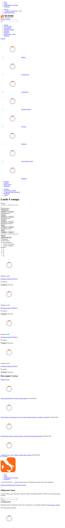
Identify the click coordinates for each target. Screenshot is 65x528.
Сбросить (3, 205)
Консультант (7, 184)
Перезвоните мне (5, 502)
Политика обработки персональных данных (13, 485)
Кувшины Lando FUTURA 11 (9, 337)
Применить (4, 211)
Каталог (3, 38)
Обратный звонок (9, 12)
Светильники (8, 26)
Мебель (6, 25)
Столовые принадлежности (12, 192)
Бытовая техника (9, 29)
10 (3, 250)
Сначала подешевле (8, 244)
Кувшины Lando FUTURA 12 (9, 308)
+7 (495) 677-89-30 (9, 11)
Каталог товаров (5, 19)
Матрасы (6, 32)
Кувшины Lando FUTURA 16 (9, 279)
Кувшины (7, 193)
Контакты (7, 6)
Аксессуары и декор (10, 34)
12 (3, 252)
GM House (5, 456)
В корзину (3, 284)
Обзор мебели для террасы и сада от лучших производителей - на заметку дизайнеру (25, 417)
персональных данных (53, 505)
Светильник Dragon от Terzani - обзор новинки (14, 398)
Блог (5, 2)
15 (3, 254)
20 (3, 255)
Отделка (6, 31)
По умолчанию (7, 242)
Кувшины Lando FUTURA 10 (9, 366)
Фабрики (6, 35)
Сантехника (7, 28)
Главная (6, 181)
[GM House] (7, 17)
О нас (5, 3)
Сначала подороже (8, 245)
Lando (6, 195)
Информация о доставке (11, 5)
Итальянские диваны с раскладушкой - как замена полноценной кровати (22, 436)
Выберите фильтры (13, 205)
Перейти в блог (5, 379)
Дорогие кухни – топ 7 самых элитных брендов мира (16, 455)
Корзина (7, 186)
